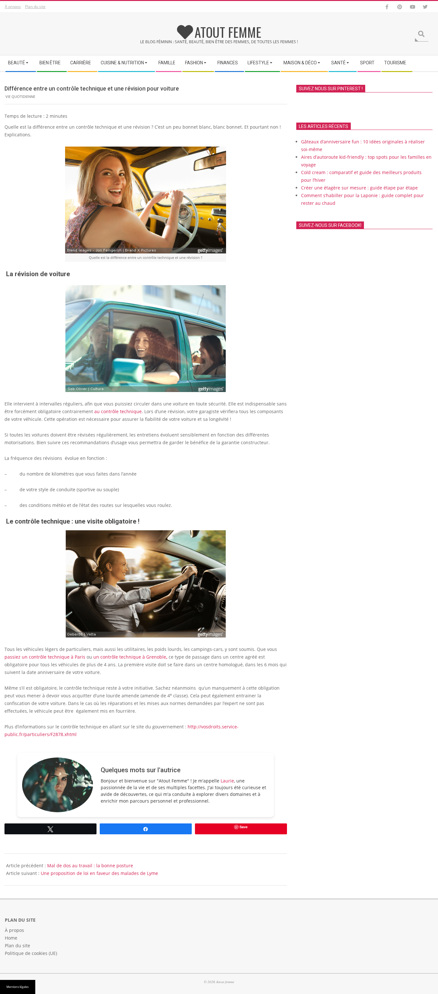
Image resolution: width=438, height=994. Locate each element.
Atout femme (228, 32)
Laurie (227, 781)
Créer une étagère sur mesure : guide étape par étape (359, 188)
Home (11, 938)
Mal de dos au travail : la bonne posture (90, 865)
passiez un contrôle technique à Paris (44, 657)
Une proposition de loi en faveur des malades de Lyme (99, 873)
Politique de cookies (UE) (31, 953)
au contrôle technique (118, 411)
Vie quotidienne (20, 96)
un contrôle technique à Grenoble (130, 657)
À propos (13, 6)
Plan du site (35, 6)
